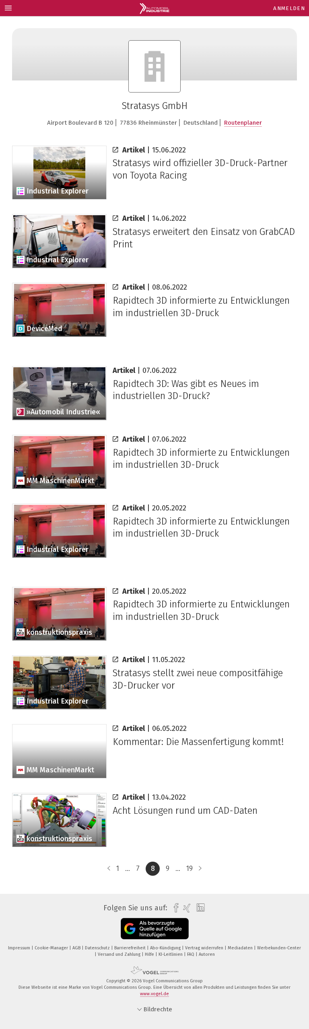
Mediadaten (241, 948)
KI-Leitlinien (171, 954)
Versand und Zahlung (120, 954)
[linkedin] (199, 908)
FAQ (191, 954)
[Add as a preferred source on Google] (155, 928)
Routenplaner (243, 122)
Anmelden (289, 8)
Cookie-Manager (52, 948)
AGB (77, 948)
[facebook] (174, 908)
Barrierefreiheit (130, 948)
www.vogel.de (154, 993)
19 (189, 868)
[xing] (185, 908)
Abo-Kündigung (166, 948)
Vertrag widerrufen (205, 948)
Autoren (207, 954)
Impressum (19, 948)
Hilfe (150, 954)
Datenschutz (98, 948)
